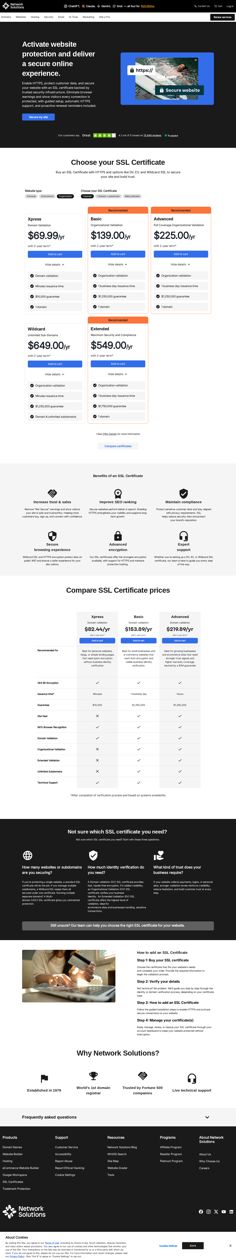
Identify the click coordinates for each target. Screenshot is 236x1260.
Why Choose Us (209, 1161)
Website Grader (117, 1168)
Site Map (113, 1161)
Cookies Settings (168, 1245)
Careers (204, 1168)
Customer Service (66, 1147)
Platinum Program (171, 1161)
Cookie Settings (65, 1175)
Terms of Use (52, 1242)
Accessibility (63, 1154)
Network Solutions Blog (122, 1147)
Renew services (222, 17)
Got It (193, 1245)
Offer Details (110, 433)
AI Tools (73, 16)
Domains (6, 16)
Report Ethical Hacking (69, 1168)
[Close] (230, 1245)
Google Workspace (15, 1175)
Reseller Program (171, 1154)
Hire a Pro (104, 16)
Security (48, 16)
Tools (110, 1175)
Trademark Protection (16, 1188)
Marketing (88, 16)
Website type (33, 190)
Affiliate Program (171, 1147)
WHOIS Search (116, 1154)
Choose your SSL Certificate (99, 190)
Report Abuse (63, 1161)
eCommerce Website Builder (21, 1168)
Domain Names (12, 1147)
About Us (205, 1154)
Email (61, 16)
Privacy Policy (17, 1256)
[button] (55, 265)
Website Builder (13, 1154)
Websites (21, 16)
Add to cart (55, 254)
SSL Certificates (13, 1181)
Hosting (35, 16)
